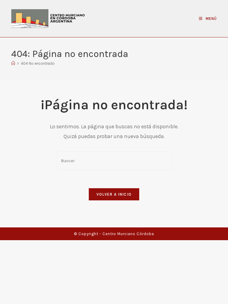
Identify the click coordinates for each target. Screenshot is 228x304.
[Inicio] (13, 63)
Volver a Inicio (114, 194)
